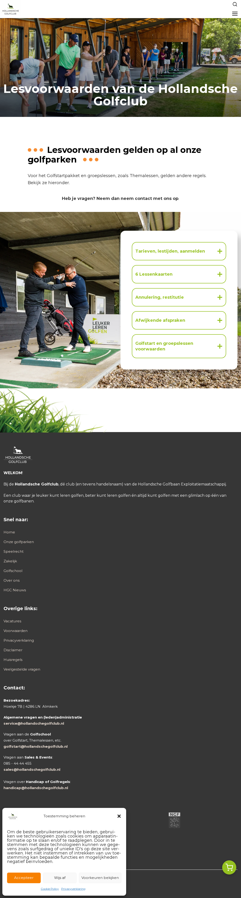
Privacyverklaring (73, 888)
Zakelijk (10, 561)
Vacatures (12, 621)
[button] (119, 816)
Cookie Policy (50, 888)
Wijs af (59, 877)
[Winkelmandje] (229, 867)
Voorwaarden (16, 630)
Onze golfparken (19, 542)
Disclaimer (13, 650)
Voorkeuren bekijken (100, 877)
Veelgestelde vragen (22, 669)
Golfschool (13, 570)
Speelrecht (14, 551)
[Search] (235, 4)
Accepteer (23, 877)
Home (9, 532)
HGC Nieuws (15, 590)
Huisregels (13, 659)
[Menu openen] (235, 13)
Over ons (12, 580)
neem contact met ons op (149, 198)
